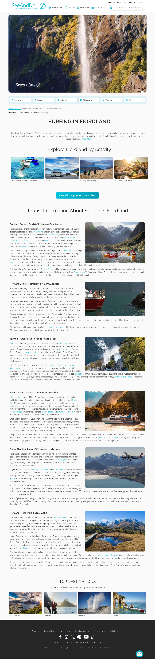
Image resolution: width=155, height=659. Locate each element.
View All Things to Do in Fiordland (77, 195)
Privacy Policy (82, 642)
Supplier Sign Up (82, 631)
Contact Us (49, 631)
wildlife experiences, (123, 376)
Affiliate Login (99, 631)
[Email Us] (139, 654)
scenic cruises (16, 411)
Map (109, 2)
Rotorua (20, 615)
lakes (25, 376)
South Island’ (63, 343)
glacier (12, 478)
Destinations (57, 8)
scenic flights (47, 269)
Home (13, 112)
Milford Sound (69, 237)
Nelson (55, 615)
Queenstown (79, 272)
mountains (38, 231)
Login (140, 2)
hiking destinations (61, 517)
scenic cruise (69, 250)
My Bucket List (120, 2)
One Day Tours (129, 180)
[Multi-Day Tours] (70, 158)
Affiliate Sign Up (116, 631)
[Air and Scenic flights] (36, 158)
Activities (71, 8)
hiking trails (79, 373)
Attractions (85, 8)
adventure (24, 246)
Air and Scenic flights (28, 180)
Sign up (132, 2)
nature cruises (16, 262)
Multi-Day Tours (60, 180)
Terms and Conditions (62, 642)
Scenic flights (61, 459)
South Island (24, 112)
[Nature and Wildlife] (105, 158)
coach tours (49, 365)
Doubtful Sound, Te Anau (20, 240)
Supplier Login (64, 631)
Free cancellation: (14, 109)
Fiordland (35, 112)
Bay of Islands (92, 615)
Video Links (97, 642)
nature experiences (57, 327)
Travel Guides (100, 8)
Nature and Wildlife (96, 180)
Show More (87, 139)
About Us (36, 631)
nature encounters (65, 411)
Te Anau (13, 343)
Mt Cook (124, 615)
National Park (50, 240)
